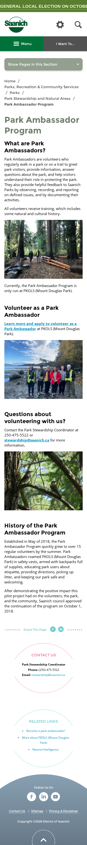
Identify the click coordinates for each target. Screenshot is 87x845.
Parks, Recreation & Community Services (41, 87)
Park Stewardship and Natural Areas (37, 98)
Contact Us (17, 811)
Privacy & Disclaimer (63, 811)
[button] (78, 25)
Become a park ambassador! (45, 731)
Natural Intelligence (45, 749)
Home (9, 81)
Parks (15, 92)
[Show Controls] (60, 25)
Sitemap (37, 811)
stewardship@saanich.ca (26, 440)
